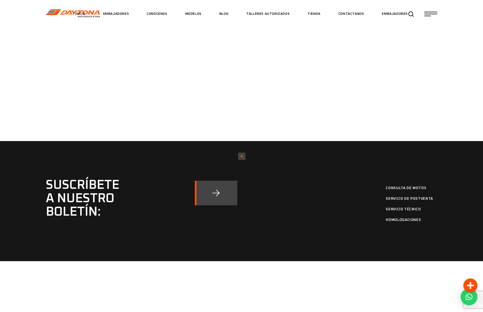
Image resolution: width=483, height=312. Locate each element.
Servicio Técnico (403, 209)
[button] (469, 297)
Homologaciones (403, 220)
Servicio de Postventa (409, 199)
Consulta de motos (406, 188)
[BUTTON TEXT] (216, 193)
